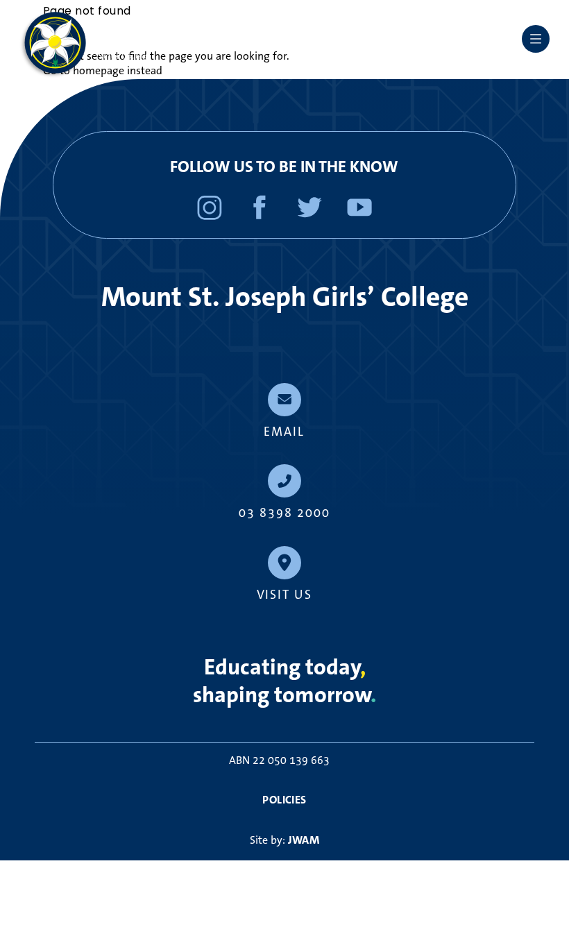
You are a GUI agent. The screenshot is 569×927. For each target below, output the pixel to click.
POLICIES (284, 799)
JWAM (304, 840)
